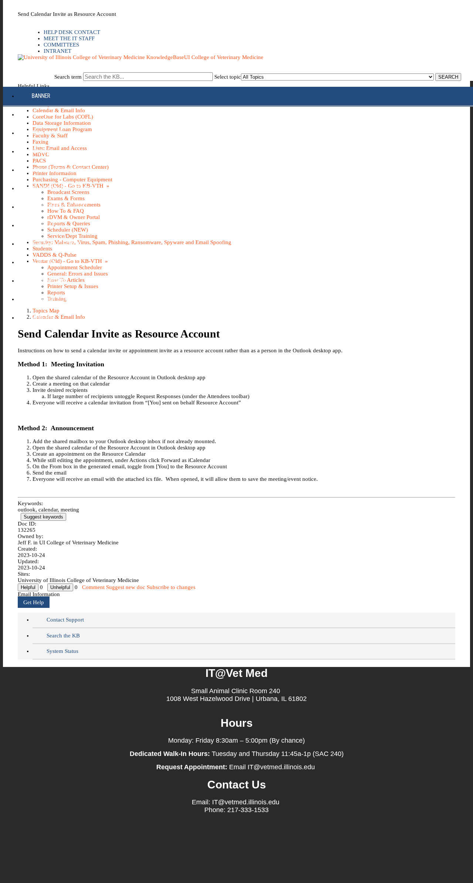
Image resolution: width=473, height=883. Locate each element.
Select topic (227, 77)
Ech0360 (42, 151)
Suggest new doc (125, 587)
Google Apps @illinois (61, 169)
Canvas (41, 114)
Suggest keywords (43, 517)
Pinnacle (43, 225)
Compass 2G (47, 132)
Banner (41, 95)
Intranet (57, 51)
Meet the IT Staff (69, 38)
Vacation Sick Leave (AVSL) (66, 298)
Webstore (44, 317)
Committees (61, 45)
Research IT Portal (56, 243)
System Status (62, 651)
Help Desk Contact (72, 32)
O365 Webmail (49, 280)
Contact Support (65, 620)
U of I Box (44, 262)
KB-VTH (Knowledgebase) (63, 188)
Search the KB (63, 636)
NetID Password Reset (60, 206)
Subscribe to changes (171, 587)
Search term (68, 77)
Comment (93, 587)
